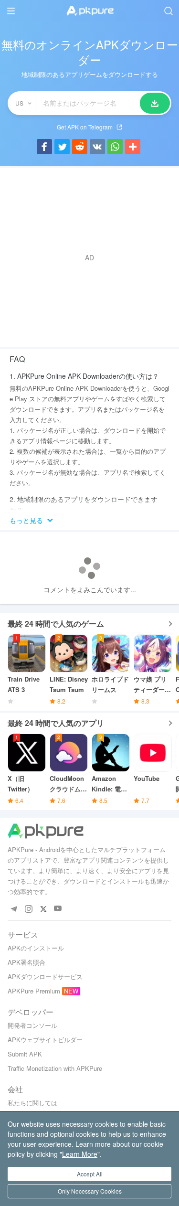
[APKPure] (90, 11)
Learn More (79, 1154)
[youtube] (58, 909)
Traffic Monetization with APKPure (55, 1068)
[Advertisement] (89, 257)
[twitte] (43, 909)
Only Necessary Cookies (90, 1191)
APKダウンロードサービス (45, 976)
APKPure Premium (34, 990)
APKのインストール (36, 947)
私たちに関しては (32, 1102)
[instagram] (28, 909)
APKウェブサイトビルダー (45, 1039)
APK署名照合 (26, 962)
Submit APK (25, 1053)
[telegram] (14, 909)
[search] (168, 10)
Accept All (90, 1174)
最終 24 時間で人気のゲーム (56, 623)
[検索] (155, 103)
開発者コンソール (32, 1025)
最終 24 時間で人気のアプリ (56, 722)
